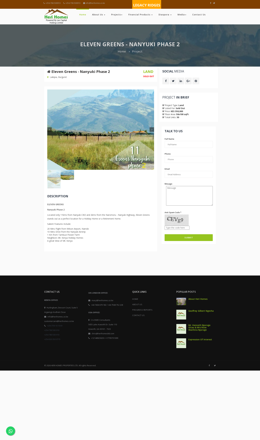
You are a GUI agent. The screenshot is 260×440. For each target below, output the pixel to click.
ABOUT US (137, 304)
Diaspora (164, 14)
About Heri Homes (197, 299)
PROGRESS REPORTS (142, 309)
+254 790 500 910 (51, 330)
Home (82, 14)
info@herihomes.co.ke (95, 3)
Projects (116, 14)
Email (167, 169)
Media (181, 14)
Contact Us (199, 14)
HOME (135, 299)
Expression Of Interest (200, 339)
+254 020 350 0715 (52, 339)
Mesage (168, 183)
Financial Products (139, 14)
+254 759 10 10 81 (55, 325)
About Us (98, 14)
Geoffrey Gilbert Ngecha (201, 310)
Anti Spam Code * (173, 212)
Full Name (169, 139)
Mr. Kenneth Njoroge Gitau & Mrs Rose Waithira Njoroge (199, 327)
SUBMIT (188, 237)
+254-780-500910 (53, 3)
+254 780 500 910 (51, 334)
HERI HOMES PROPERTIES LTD (64, 365)
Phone (168, 153)
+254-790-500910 (72, 3)
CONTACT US (138, 315)
